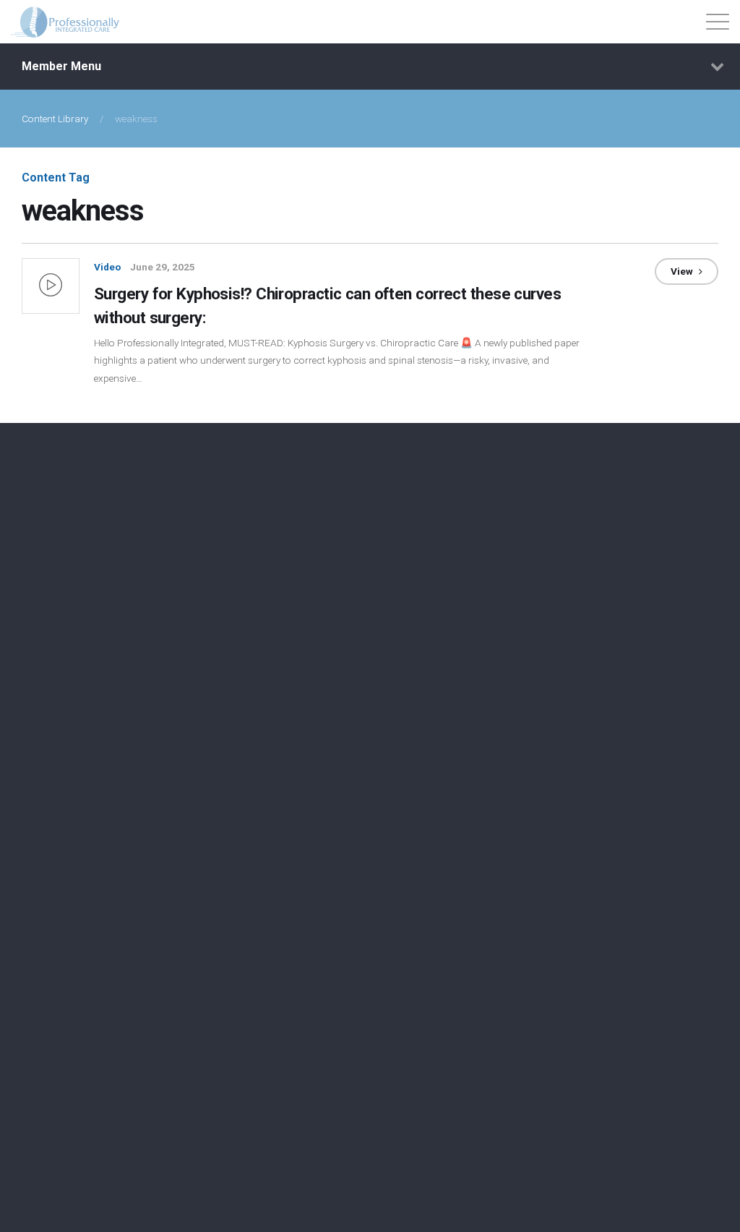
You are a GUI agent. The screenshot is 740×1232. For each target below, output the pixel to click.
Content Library (55, 118)
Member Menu (61, 66)
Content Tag (56, 177)
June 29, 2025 (162, 267)
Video (107, 267)
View (683, 271)
